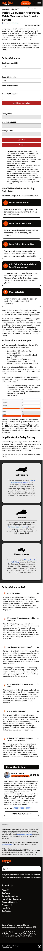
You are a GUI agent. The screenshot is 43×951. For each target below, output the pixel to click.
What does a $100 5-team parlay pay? (20, 685)
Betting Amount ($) (10, 63)
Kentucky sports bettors (18, 527)
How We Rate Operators (11, 899)
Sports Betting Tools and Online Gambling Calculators (22, 8)
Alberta (28, 808)
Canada (16, 808)
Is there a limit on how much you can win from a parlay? (20, 739)
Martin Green (17, 774)
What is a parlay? (14, 593)
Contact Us (6, 911)
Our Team (6, 893)
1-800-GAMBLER (27, 874)
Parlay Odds (7, 114)
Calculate (21, 140)
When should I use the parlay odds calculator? (21, 619)
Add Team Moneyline (21, 103)
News (22, 808)
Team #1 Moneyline (9, 77)
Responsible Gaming (10, 902)
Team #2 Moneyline (10, 85)
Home (3, 8)
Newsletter (6, 908)
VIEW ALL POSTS (20, 814)
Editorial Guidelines (10, 896)
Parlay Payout (7, 130)
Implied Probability (9, 122)
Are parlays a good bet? (16, 711)
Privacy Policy (8, 905)
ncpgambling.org (7, 844)
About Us (5, 890)
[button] (39, 3)
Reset (21, 145)
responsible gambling (24, 835)
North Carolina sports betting (22, 481)
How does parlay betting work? (19, 647)
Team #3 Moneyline (10, 94)
